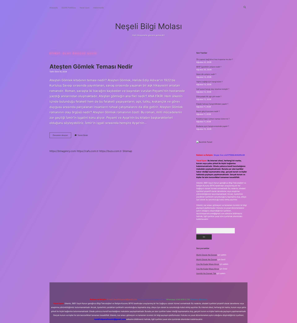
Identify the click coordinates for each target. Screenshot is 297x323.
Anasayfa (54, 8)
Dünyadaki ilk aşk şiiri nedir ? (208, 96)
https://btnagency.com (63, 151)
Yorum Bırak (82, 135)
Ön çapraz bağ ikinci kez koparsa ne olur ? (214, 59)
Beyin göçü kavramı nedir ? (208, 111)
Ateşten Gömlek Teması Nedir (91, 66)
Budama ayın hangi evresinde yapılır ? (212, 126)
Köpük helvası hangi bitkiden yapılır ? (212, 104)
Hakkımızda (98, 8)
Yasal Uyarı (84, 8)
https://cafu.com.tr (88, 151)
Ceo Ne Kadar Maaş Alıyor (207, 264)
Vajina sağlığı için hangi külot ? (209, 81)
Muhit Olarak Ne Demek (206, 255)
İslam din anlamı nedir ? (206, 74)
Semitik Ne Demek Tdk (206, 273)
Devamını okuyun (62, 136)
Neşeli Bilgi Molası (148, 26)
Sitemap (127, 151)
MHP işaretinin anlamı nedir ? (208, 67)
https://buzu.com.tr (110, 151)
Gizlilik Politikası (69, 8)
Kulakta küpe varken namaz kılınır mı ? (213, 119)
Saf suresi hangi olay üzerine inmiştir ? (212, 89)
